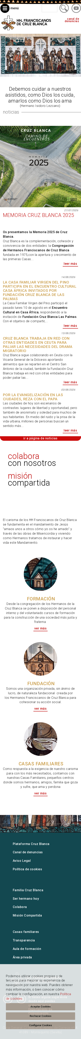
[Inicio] (26, 31)
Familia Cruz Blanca (28, 890)
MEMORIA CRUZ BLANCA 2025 (38, 215)
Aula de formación (27, 949)
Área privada (22, 957)
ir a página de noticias (40, 438)
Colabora (20, 907)
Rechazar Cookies (40, 1016)
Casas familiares (26, 932)
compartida (29, 479)
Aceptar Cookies (40, 1006)
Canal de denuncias (28, 852)
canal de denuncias (72, 20)
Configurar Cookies (40, 1025)
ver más (72, 547)
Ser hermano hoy (26, 899)
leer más (70, 264)
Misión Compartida (27, 915)
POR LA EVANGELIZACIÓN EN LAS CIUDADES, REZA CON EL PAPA (33, 397)
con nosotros (32, 459)
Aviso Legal (22, 861)
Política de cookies (27, 869)
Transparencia (24, 940)
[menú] (9, 12)
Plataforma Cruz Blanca (31, 844)
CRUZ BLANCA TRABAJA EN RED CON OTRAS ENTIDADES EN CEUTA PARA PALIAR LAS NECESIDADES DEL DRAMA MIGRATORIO (37, 344)
